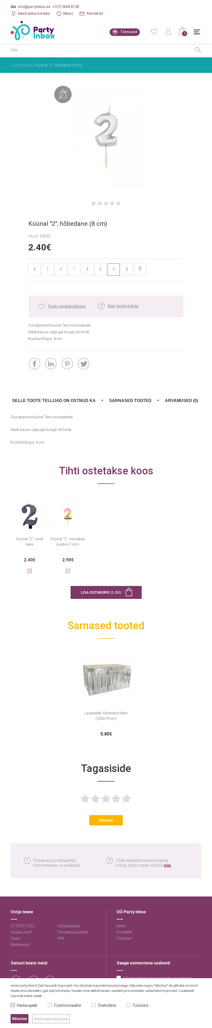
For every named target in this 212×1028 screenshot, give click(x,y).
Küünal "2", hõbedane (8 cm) (59, 65)
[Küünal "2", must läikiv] (30, 512)
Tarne (15, 938)
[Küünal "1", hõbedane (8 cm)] (48, 270)
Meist (68, 13)
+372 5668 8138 (65, 7)
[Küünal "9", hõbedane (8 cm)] (100, 270)
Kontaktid (95, 13)
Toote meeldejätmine (67, 306)
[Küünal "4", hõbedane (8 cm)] (61, 270)
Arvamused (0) (181, 400)
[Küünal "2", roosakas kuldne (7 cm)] (68, 512)
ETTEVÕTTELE (23, 926)
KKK (61, 938)
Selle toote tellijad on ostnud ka (54, 400)
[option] (106, 693)
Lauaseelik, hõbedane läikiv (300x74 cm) (106, 716)
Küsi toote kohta (123, 306)
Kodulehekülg (22, 65)
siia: (167, 865)
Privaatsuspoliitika (73, 932)
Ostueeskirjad (69, 926)
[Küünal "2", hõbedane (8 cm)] (106, 138)
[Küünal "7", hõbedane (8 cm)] (74, 270)
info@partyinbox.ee (34, 7)
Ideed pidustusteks (34, 13)
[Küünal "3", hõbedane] (34, 270)
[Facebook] (34, 364)
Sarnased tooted (130, 400)
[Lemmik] (154, 31)
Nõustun (19, 1019)
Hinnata (106, 820)
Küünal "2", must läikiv (29, 541)
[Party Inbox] (33, 30)
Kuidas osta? (21, 932)
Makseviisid (20, 944)
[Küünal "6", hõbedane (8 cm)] (127, 270)
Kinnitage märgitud (51, 1019)
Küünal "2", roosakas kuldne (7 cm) (68, 541)
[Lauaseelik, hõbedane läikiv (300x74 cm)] (106, 674)
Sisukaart (124, 938)
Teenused (128, 32)
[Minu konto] (168, 31)
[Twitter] (84, 364)
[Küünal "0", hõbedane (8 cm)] (140, 270)
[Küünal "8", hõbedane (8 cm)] (87, 270)
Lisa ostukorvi (101, 592)
